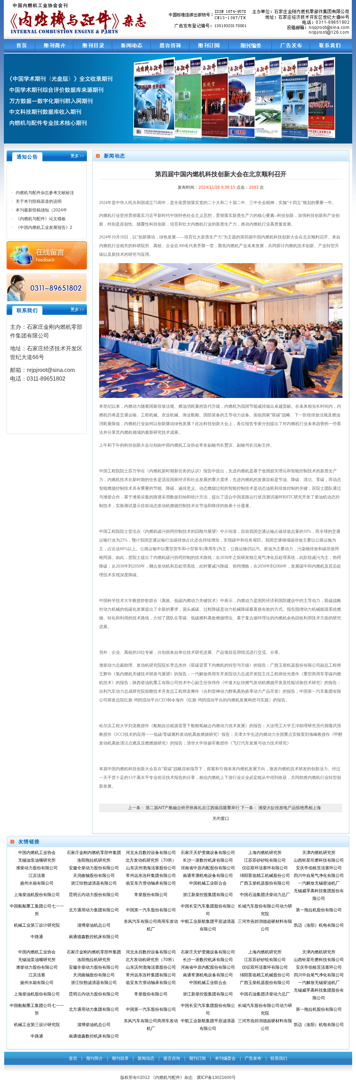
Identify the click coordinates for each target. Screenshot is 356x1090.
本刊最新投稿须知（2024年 (41, 205)
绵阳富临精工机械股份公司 (265, 875)
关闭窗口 (220, 818)
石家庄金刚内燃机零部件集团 (94, 852)
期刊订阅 (197, 1058)
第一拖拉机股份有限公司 (319, 910)
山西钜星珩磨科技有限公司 (319, 860)
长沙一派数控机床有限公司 (208, 860)
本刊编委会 (225, 1058)
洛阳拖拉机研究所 (94, 860)
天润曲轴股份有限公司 (94, 875)
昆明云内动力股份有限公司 (94, 894)
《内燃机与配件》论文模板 (41, 214)
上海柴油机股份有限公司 (37, 894)
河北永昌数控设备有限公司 (151, 852)
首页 (73, 1058)
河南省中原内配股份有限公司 (208, 867)
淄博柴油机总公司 (94, 925)
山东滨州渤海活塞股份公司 (151, 867)
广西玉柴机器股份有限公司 (265, 883)
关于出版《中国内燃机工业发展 (45, 231)
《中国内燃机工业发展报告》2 (44, 223)
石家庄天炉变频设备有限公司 (208, 852)
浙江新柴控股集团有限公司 (208, 894)
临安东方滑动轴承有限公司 (151, 883)
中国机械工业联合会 (208, 883)
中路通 (37, 936)
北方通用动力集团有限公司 (94, 910)
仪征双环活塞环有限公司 (265, 867)
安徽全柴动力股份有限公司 (94, 867)
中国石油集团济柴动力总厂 (265, 894)
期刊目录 (120, 1058)
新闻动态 (146, 1058)
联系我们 (278, 1058)
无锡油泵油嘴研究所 (37, 860)
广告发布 (253, 1058)
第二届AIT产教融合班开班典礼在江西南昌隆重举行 (193, 807)
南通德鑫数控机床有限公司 (94, 936)
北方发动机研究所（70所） (151, 860)
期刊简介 (94, 1058)
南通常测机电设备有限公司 (208, 875)
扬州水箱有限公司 (37, 883)
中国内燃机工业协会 (37, 852)
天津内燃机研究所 (318, 852)
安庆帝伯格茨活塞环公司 (319, 867)
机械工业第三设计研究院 (37, 925)
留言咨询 (171, 1058)
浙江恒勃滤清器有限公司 (94, 883)
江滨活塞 (37, 875)
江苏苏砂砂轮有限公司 (265, 860)
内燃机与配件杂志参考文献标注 (45, 188)
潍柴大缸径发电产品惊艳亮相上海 (289, 807)
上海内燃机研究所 (265, 852)
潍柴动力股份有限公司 (37, 867)
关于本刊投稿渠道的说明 (39, 197)
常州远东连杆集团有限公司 (151, 875)
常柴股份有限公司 (151, 894)
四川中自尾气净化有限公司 (319, 875)
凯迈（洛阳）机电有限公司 (319, 925)
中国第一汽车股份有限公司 (151, 910)
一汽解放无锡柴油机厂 (319, 883)
